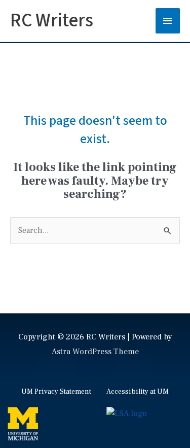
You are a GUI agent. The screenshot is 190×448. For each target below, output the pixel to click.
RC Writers (51, 20)
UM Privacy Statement (56, 391)
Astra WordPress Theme (95, 352)
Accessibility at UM (137, 391)
